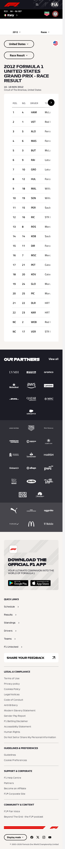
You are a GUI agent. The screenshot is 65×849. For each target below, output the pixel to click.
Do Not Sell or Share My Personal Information (30, 737)
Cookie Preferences (15, 760)
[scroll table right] (51, 102)
